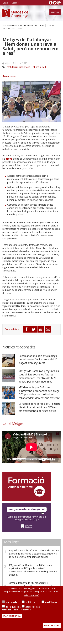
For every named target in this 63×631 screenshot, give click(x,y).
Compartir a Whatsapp (40, 329)
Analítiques (51, 602)
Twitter (55, 3)
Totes (19, 29)
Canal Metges (12, 423)
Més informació (31, 595)
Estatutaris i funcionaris (34, 25)
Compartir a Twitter (33, 329)
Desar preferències (12, 615)
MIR (13, 29)
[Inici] (15, 13)
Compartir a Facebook (26, 329)
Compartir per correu (48, 329)
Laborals (50, 25)
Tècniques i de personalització (11, 608)
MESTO (6, 29)
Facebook (50, 3)
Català (5, 3)
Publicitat (31, 602)
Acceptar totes (51, 625)
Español (15, 3)
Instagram (59, 3)
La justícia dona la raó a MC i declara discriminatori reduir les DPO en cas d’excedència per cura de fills (39, 407)
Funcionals (11, 602)
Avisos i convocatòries (12, 25)
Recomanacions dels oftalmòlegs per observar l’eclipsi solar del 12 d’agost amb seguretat (38, 359)
